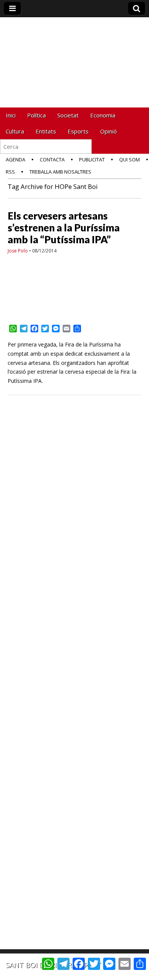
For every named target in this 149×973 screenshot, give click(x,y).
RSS (10, 171)
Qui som (129, 159)
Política (36, 115)
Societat (68, 115)
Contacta (52, 159)
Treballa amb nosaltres (60, 171)
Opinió (108, 131)
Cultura (15, 131)
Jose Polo (18, 250)
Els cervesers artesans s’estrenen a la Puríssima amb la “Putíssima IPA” (64, 228)
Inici (11, 115)
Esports (78, 131)
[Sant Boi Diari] (74, 51)
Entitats (46, 131)
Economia (102, 115)
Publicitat (92, 159)
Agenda (15, 159)
